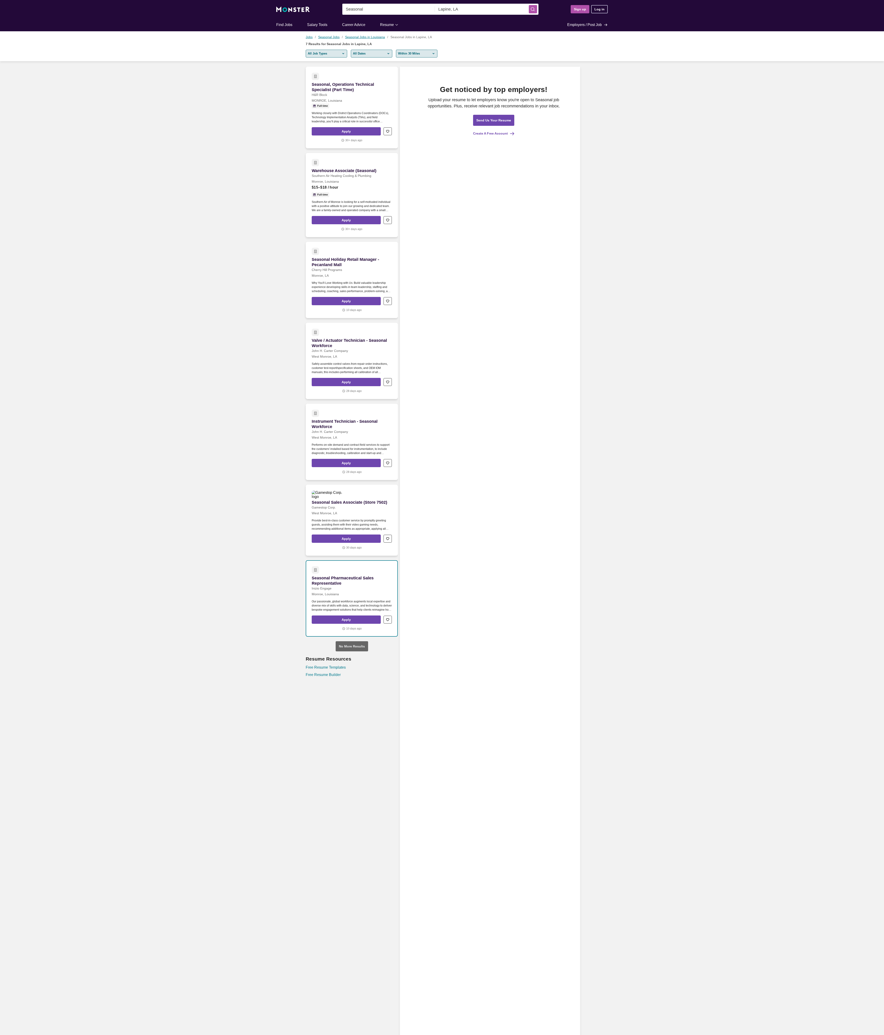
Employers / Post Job (584, 25)
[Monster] (293, 9)
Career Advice (353, 25)
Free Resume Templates (326, 667)
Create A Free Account (490, 133)
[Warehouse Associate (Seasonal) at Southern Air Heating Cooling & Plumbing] (351, 195)
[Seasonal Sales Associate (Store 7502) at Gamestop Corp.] (351, 520)
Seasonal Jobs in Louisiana (365, 37)
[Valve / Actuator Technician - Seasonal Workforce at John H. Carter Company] (351, 361)
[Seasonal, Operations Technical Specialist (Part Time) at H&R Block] (351, 107)
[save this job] (388, 131)
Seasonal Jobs (329, 37)
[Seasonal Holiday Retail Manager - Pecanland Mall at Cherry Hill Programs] (351, 280)
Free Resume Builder (323, 675)
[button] (533, 9)
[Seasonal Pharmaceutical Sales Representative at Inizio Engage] (351, 598)
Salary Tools (317, 25)
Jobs (309, 37)
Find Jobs (284, 25)
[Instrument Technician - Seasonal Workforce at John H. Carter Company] (351, 442)
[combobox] (388, 9)
